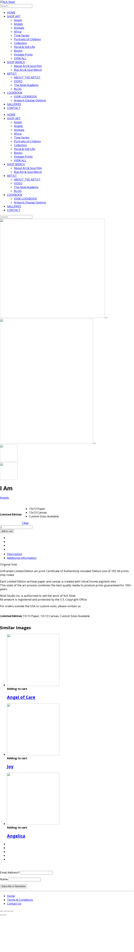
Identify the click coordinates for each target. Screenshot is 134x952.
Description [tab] (14, 554)
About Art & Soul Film (28, 66)
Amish (18, 20)
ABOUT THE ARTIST (27, 77)
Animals (19, 28)
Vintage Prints (23, 54)
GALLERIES (14, 104)
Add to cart (7, 531)
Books (18, 51)
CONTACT (13, 108)
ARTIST (12, 74)
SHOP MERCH (16, 62)
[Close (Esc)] (11, 911)
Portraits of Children (27, 39)
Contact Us (14, 903)
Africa (17, 32)
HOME (11, 12)
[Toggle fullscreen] (4, 911)
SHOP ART (14, 16)
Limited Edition (11, 514)
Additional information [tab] (21, 558)
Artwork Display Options (30, 100)
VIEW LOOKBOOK (25, 96)
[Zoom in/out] (1, 911)
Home (11, 896)
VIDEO (18, 81)
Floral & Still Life (24, 47)
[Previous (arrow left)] (1, 915)
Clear (25, 523)
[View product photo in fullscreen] (106, 317)
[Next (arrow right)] (4, 915)
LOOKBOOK (14, 93)
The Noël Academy (26, 85)
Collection (20, 43)
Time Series (21, 35)
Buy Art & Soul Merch (28, 70)
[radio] (44, 509)
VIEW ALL (20, 58)
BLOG (17, 89)
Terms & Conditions (20, 900)
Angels (18, 24)
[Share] (8, 911)
